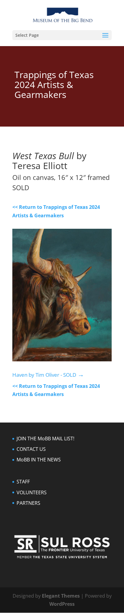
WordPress (62, 604)
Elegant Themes (61, 596)
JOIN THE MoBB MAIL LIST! (45, 438)
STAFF (23, 481)
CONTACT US (31, 449)
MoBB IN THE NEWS (39, 459)
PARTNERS (28, 503)
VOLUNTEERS (32, 492)
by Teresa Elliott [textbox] (50, 161)
